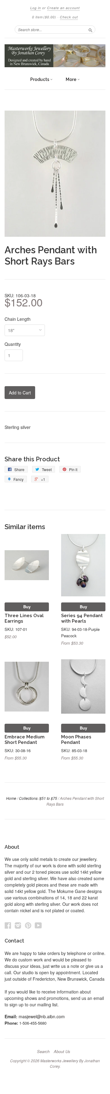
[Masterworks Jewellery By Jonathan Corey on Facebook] (8, 925)
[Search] (90, 29)
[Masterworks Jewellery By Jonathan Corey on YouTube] (38, 925)
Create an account (63, 7)
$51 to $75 (48, 798)
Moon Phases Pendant (76, 739)
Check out (69, 17)
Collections (28, 798)
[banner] (55, 55)
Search (43, 1051)
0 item (44, 17)
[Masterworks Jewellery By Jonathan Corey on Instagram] (18, 925)
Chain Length (18, 319)
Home (11, 798)
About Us (62, 1051)
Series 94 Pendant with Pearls (82, 618)
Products (40, 79)
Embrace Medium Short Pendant (25, 739)
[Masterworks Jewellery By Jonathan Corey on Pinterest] (28, 925)
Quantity (13, 344)
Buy (27, 606)
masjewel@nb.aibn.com (42, 1016)
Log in (35, 7)
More (71, 79)
